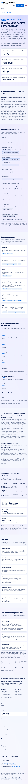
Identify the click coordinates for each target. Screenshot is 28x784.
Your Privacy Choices (6, 731)
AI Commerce (4, 696)
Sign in (14, 5)
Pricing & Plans (4, 692)
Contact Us (3, 703)
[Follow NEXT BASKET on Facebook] (2, 777)
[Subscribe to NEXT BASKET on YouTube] (16, 777)
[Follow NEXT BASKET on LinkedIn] (12, 777)
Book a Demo (20, 5)
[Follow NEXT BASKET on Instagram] (9, 777)
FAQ (16, 696)
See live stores (14, 756)
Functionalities (4, 691)
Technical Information (5, 694)
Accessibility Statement (7, 741)
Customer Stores (18, 694)
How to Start (17, 691)
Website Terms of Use (6, 722)
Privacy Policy (5, 729)
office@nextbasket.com (9, 763)
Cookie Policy (5, 734)
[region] (14, 489)
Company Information (6, 749)
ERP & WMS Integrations (6, 697)
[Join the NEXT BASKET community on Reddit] (19, 777)
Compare (3, 699)
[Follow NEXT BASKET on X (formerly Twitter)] (5, 777)
